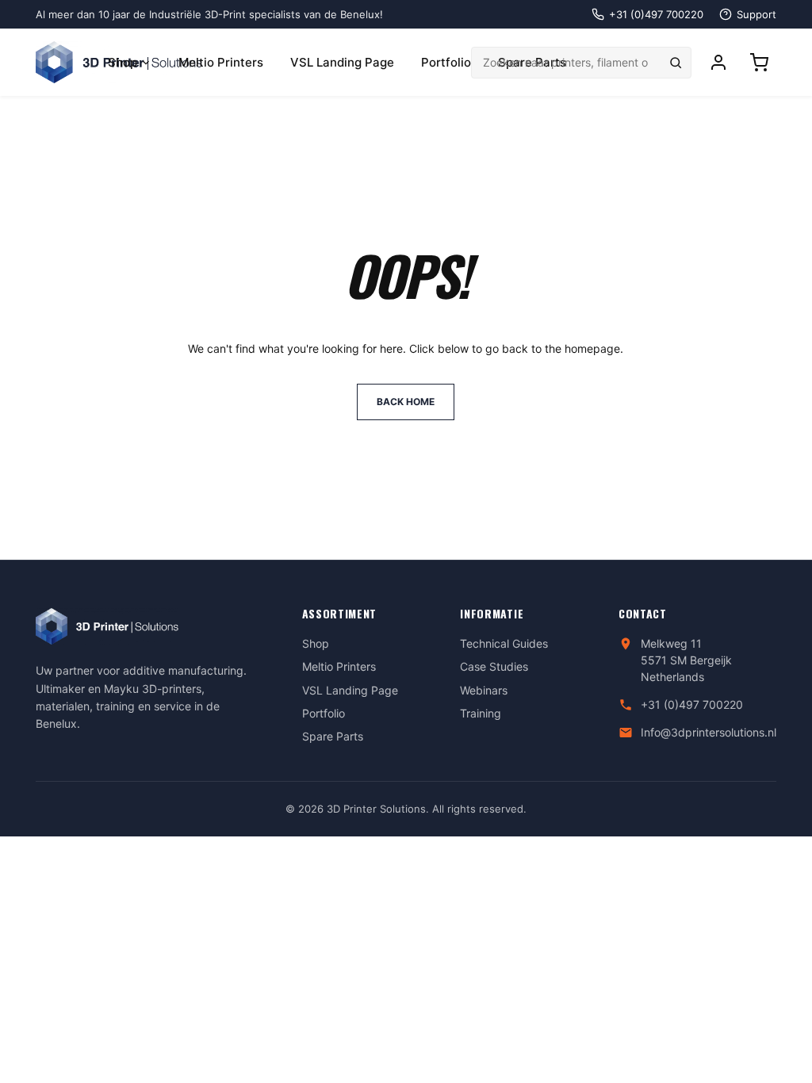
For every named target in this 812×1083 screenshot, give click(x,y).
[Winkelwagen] (758, 62)
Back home (406, 402)
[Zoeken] (675, 62)
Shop (122, 62)
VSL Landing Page (342, 62)
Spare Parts (332, 736)
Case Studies (494, 666)
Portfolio (446, 62)
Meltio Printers (220, 62)
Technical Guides (504, 643)
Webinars (484, 690)
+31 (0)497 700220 (692, 704)
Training (480, 713)
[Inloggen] (718, 62)
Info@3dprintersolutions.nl (708, 732)
